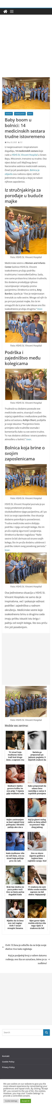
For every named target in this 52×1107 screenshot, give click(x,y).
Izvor (39, 309)
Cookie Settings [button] (11, 1101)
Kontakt (5, 1056)
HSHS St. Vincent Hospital (25, 154)
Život (30, 114)
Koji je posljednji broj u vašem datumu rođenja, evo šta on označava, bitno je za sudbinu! (26, 959)
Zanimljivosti (20, 114)
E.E (21, 142)
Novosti (9, 114)
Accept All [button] (25, 1101)
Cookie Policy (8, 1061)
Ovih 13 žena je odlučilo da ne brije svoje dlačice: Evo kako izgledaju (25, 947)
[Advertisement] (26, 50)
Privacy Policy (8, 1067)
